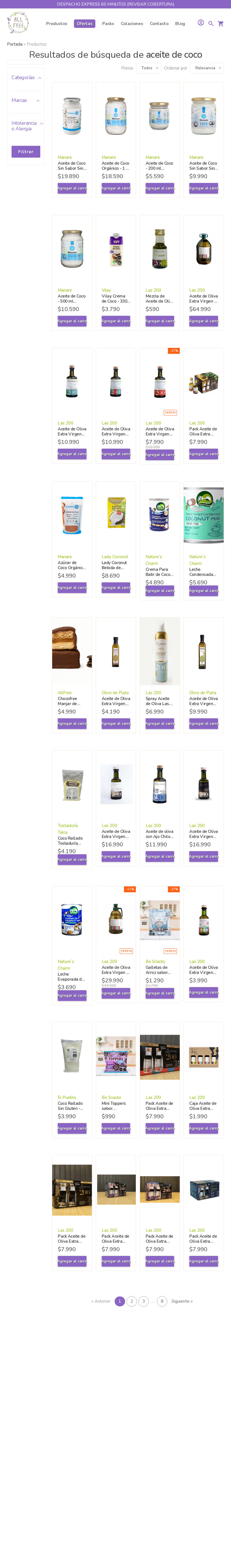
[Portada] (18, 23)
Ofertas (85, 23)
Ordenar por (175, 68)
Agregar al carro (72, 188)
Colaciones (132, 23)
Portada (15, 44)
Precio (127, 68)
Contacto (159, 23)
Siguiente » (182, 1301)
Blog (180, 23)
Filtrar (26, 152)
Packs (108, 23)
